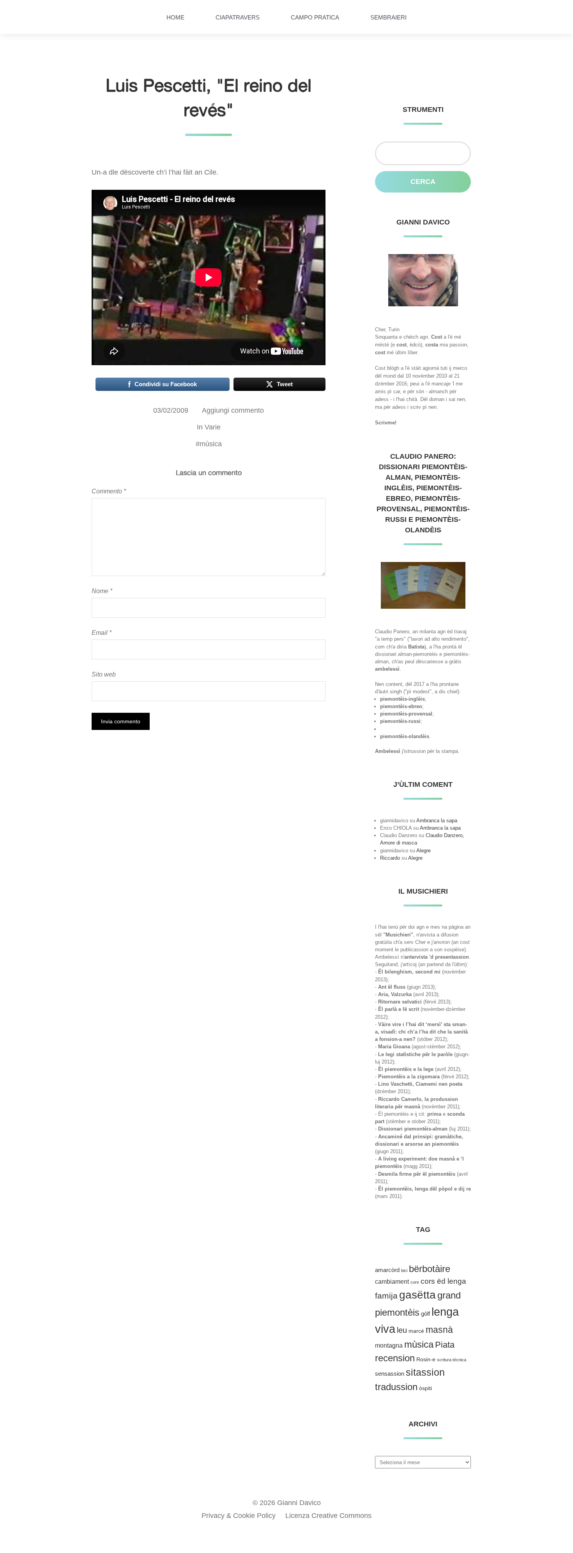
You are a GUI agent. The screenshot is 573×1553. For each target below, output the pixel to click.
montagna (389, 1345)
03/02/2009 (170, 410)
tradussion (396, 1387)
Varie (213, 427)
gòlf (425, 1314)
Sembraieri (388, 17)
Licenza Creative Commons (328, 1515)
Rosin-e (425, 1359)
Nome (102, 591)
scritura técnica (451, 1359)
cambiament (392, 1281)
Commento (109, 491)
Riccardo (390, 858)
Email (101, 632)
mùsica (211, 444)
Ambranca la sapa (436, 820)
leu (402, 1330)
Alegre (423, 850)
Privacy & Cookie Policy (239, 1515)
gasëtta (417, 1295)
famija (386, 1295)
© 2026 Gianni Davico (287, 1503)
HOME (175, 17)
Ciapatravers (238, 17)
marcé (416, 1331)
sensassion (389, 1374)
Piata (445, 1345)
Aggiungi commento (233, 410)
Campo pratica (315, 17)
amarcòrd (387, 1270)
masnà (439, 1330)
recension (395, 1358)
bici (404, 1270)
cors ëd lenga (443, 1281)
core (414, 1282)
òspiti (425, 1388)
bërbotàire (429, 1268)
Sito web (104, 674)
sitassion (425, 1372)
